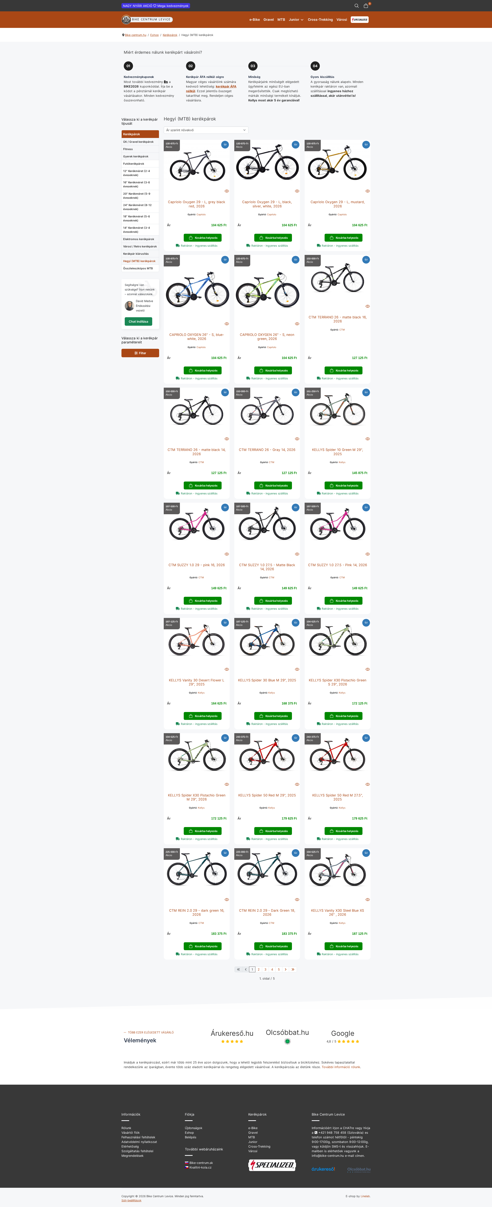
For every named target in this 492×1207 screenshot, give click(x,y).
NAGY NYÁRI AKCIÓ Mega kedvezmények (156, 6)
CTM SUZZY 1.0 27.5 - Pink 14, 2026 (337, 565)
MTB (281, 20)
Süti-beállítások (131, 1200)
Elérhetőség (130, 1146)
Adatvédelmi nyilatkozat (139, 1142)
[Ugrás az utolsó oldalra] (293, 969)
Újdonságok (193, 1128)
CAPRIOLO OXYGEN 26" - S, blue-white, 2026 (196, 337)
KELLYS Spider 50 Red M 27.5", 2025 (337, 797)
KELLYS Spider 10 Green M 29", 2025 (337, 452)
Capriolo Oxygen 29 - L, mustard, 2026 (338, 204)
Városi (342, 20)
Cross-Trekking (320, 20)
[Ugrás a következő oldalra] (285, 969)
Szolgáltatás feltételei (137, 1151)
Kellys (342, 462)
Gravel (268, 20)
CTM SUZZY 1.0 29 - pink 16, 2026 (197, 565)
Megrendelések (132, 1156)
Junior (294, 20)
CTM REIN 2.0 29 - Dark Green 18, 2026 (267, 912)
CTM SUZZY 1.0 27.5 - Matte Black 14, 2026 (267, 567)
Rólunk (126, 1128)
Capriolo (201, 214)
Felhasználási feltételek (138, 1137)
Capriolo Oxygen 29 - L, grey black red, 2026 (196, 204)
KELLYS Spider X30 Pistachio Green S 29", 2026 (337, 682)
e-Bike (254, 20)
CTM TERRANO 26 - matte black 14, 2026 (197, 452)
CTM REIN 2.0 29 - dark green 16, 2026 (196, 912)
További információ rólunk (341, 1067)
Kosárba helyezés (206, 237)
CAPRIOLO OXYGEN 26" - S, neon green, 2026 (267, 337)
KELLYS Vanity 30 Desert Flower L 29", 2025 (196, 682)
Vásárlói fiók (130, 1132)
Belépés (190, 1137)
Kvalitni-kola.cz (200, 1167)
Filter (142, 353)
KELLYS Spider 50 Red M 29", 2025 (267, 795)
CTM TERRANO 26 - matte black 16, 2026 (338, 319)
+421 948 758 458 (332, 1132)
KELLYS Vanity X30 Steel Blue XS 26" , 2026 (337, 912)
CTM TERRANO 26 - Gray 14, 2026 (267, 450)
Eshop (189, 1132)
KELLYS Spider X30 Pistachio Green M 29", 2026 (196, 797)
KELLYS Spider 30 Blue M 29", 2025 (267, 680)
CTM (342, 329)
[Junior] (301, 19)
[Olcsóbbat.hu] (359, 1170)
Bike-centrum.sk (200, 1163)
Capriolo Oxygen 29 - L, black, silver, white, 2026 (267, 204)
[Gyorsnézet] (226, 191)
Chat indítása (138, 321)
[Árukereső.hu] (323, 1170)
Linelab (365, 1196)
